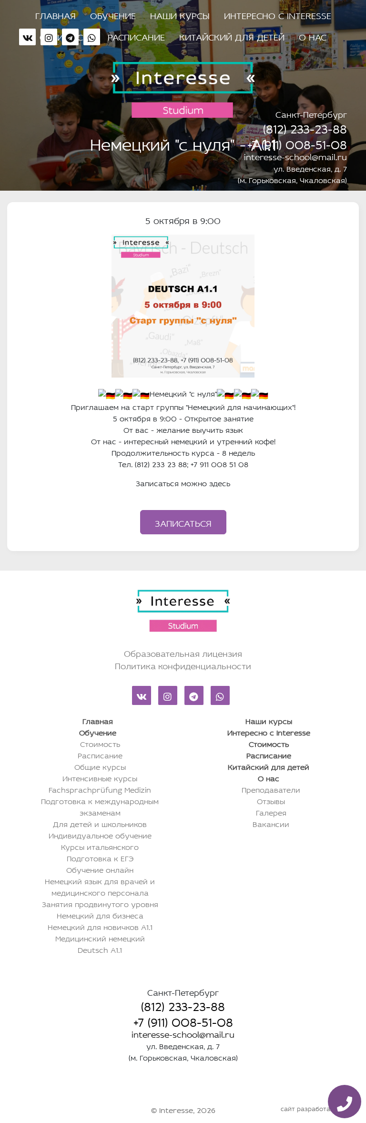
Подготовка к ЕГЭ (100, 857)
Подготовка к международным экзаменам (100, 806)
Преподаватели (271, 789)
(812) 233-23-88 (305, 127)
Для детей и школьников (100, 823)
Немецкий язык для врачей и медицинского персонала (100, 886)
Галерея (271, 812)
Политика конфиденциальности (183, 665)
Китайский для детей (232, 36)
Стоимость (100, 743)
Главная (55, 14)
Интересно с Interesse (277, 14)
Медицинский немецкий (100, 937)
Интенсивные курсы (99, 777)
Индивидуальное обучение (100, 834)
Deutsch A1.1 (100, 949)
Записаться (183, 522)
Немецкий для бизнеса (100, 915)
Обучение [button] (113, 14)
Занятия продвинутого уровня (100, 903)
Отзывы (271, 800)
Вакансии (271, 823)
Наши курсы (180, 14)
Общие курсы (100, 766)
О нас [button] (312, 36)
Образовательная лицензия (183, 652)
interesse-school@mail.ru (295, 156)
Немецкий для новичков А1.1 (100, 926)
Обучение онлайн (99, 869)
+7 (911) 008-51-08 (297, 142)
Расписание (136, 36)
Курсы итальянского (100, 846)
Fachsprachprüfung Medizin (100, 789)
